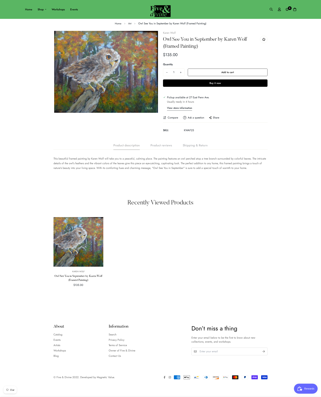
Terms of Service (118, 345)
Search (112, 334)
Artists (57, 345)
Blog (56, 356)
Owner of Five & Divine (122, 350)
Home (28, 9)
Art (129, 23)
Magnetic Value (105, 377)
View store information (179, 108)
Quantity (168, 64)
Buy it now (215, 83)
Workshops (58, 9)
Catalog (58, 334)
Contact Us (115, 356)
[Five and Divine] (160, 9)
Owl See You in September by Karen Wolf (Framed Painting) (78, 278)
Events (74, 9)
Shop (41, 9)
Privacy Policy (116, 340)
